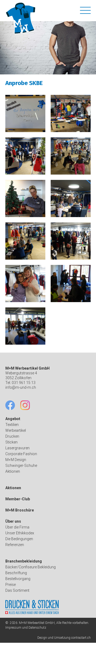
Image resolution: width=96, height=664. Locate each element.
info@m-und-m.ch (20, 387)
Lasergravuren (17, 448)
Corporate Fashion (21, 454)
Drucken (12, 436)
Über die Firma (17, 527)
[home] (21, 18)
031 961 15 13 (23, 382)
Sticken (11, 442)
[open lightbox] (25, 113)
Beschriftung (16, 573)
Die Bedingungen (19, 539)
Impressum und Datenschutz (25, 627)
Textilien (12, 424)
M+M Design (15, 460)
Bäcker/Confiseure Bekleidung (30, 567)
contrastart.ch (81, 638)
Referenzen (14, 545)
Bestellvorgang (17, 579)
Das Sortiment (17, 590)
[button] (85, 9)
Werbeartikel (15, 430)
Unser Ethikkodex (19, 533)
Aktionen (12, 471)
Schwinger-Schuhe (21, 465)
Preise (10, 584)
